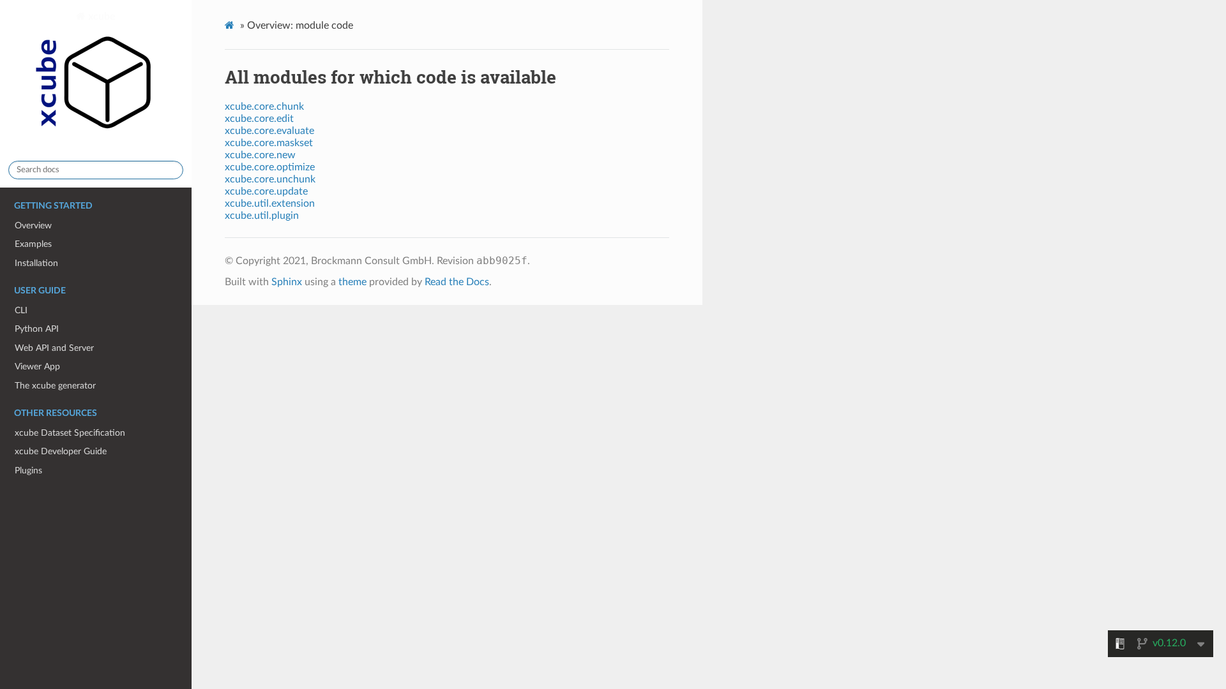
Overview (33, 225)
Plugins (28, 470)
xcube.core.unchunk (270, 179)
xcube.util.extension (270, 203)
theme (352, 282)
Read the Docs (457, 282)
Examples (33, 244)
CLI (21, 310)
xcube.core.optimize (270, 167)
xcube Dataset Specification (70, 433)
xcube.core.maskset (269, 143)
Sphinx (286, 282)
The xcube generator (55, 385)
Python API (37, 329)
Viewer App (37, 366)
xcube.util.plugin (262, 216)
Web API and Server (54, 348)
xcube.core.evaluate (269, 131)
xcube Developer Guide (61, 451)
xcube (101, 16)
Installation (36, 263)
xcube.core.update (266, 191)
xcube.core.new (260, 155)
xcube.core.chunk (264, 106)
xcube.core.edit (259, 119)
